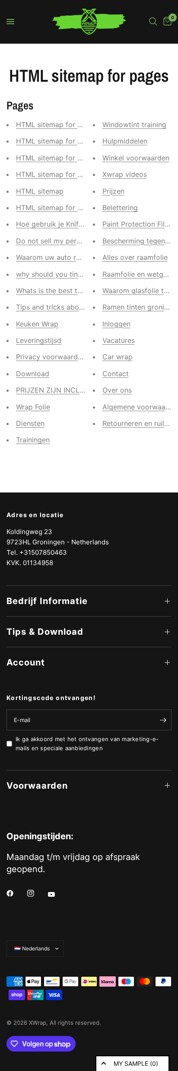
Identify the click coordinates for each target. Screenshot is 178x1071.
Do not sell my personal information (75, 241)
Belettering (120, 207)
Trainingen (33, 439)
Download (32, 373)
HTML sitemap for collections (64, 207)
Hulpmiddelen (124, 141)
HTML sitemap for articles (59, 141)
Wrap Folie (33, 407)
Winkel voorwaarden (135, 157)
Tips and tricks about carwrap (65, 307)
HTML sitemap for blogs (55, 124)
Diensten (30, 423)
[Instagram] (36, 893)
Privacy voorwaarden (51, 356)
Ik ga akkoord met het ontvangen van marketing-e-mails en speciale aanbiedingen (87, 743)
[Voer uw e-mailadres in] (163, 720)
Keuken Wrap (37, 324)
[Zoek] (153, 21)
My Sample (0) (136, 1063)
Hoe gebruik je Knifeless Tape (64, 224)
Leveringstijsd (38, 340)
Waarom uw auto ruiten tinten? (66, 257)
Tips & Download (44, 632)
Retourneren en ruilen (137, 423)
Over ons (117, 390)
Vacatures (118, 340)
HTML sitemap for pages (56, 157)
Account (25, 662)
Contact (115, 373)
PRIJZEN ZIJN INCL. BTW (57, 390)
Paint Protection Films (138, 224)
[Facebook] (15, 893)
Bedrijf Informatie (47, 601)
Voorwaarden (37, 785)
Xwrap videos (124, 174)
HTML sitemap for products (61, 174)
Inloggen (116, 324)
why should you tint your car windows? (80, 274)
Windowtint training (134, 124)
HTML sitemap (40, 191)
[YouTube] (57, 894)
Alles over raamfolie (135, 257)
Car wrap (117, 356)
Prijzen (113, 191)
